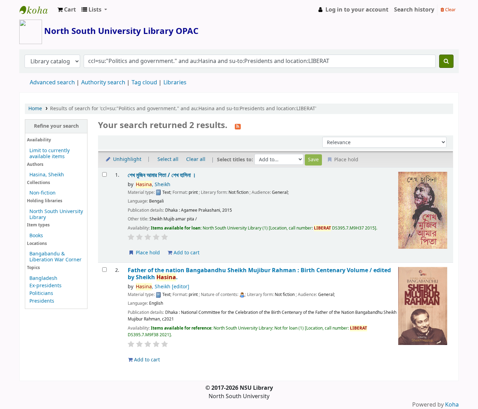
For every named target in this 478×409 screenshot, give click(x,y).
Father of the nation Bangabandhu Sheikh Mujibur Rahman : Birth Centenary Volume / (259, 274)
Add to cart (185, 252)
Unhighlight (126, 159)
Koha (452, 405)
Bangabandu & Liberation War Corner (55, 256)
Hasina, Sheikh (46, 174)
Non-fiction (42, 193)
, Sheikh (153, 184)
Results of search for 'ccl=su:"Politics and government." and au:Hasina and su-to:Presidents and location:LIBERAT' (183, 108)
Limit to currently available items (49, 153)
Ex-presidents (45, 285)
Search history (414, 10)
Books (36, 235)
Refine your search (56, 126)
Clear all (195, 159)
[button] (67, 10)
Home (35, 108)
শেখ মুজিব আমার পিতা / (162, 175)
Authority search (103, 82)
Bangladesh (43, 278)
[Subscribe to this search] (238, 126)
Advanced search (52, 82)
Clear (450, 9)
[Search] (446, 61)
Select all (167, 159)
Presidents (41, 301)
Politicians (41, 293)
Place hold (147, 252)
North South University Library (37, 10)
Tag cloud (144, 82)
